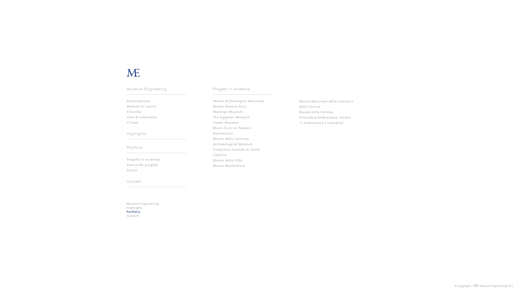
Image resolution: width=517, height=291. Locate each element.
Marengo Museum (228, 112)
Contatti (134, 181)
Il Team (133, 122)
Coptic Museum (226, 122)
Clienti (132, 170)
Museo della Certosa (316, 112)
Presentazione (138, 101)
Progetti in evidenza (143, 159)
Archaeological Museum (233, 144)
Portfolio (135, 147)
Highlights (136, 133)
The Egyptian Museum (231, 117)
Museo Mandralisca (229, 166)
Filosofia (134, 112)
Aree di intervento (142, 117)
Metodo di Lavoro (141, 106)
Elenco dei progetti (142, 165)
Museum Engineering (147, 88)
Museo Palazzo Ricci (229, 106)
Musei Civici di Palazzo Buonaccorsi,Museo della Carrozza (232, 134)
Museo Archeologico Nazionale (238, 101)
